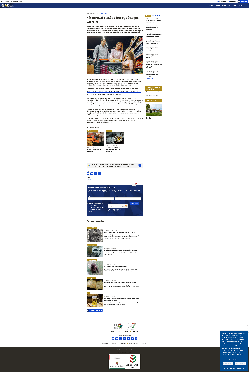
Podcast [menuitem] (218, 5)
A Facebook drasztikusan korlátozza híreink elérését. (102, 190)
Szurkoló (135, 331)
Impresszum (105, 343)
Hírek (119, 331)
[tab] (148, 16)
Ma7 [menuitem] (230, 5)
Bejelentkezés (222, 1)
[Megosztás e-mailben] (88, 173)
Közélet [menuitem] (211, 5)
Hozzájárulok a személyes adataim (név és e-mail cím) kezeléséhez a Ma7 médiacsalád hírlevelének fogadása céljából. (97, 207)
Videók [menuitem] (224, 5)
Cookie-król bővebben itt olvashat (234, 368)
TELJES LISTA (150, 78)
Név (89, 196)
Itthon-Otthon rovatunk (153, 121)
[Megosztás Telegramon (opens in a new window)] (95, 173)
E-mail (116, 196)
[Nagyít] (248, 326)
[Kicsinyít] (248, 329)
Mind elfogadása (240, 364)
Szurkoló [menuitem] (241, 5)
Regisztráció (233, 1)
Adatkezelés (123, 343)
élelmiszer (90, 180)
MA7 (112, 331)
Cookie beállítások (133, 343)
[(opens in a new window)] (113, 338)
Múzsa (127, 331)
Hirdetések (144, 343)
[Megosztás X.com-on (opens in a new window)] (99, 173)
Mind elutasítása (228, 364)
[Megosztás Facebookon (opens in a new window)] (91, 173)
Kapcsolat (114, 343)
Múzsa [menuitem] (234, 5)
